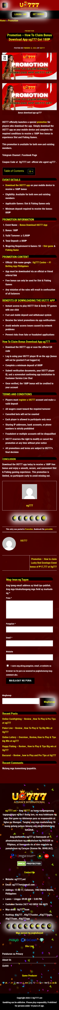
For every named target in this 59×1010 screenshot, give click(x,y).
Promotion (13, 20)
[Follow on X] (15, 926)
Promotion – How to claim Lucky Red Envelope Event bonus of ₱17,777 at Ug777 (43, 563)
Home (3, 20)
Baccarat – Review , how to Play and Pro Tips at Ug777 (29, 755)
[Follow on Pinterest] (32, 926)
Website (9, 651)
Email (9, 637)
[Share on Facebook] (21, 518)
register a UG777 (27, 399)
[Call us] (26, 926)
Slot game (48, 246)
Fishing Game (12, 250)
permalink (48, 529)
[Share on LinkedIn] (44, 518)
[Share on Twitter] (26, 518)
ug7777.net (10, 810)
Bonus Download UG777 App (33, 225)
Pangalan (11, 624)
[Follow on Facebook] (9, 926)
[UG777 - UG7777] (29, 5)
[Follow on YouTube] (38, 926)
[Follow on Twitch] (50, 926)
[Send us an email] (21, 926)
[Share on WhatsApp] (15, 518)
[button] (5, 5)
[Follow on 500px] (44, 926)
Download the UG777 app (17, 185)
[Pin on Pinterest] (38, 518)
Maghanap (6, 695)
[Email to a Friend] (32, 518)
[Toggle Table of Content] (29, 171)
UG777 (27, 810)
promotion (42, 122)
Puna (9, 598)
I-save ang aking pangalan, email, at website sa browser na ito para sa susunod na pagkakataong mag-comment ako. (29, 670)
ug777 (42, 48)
